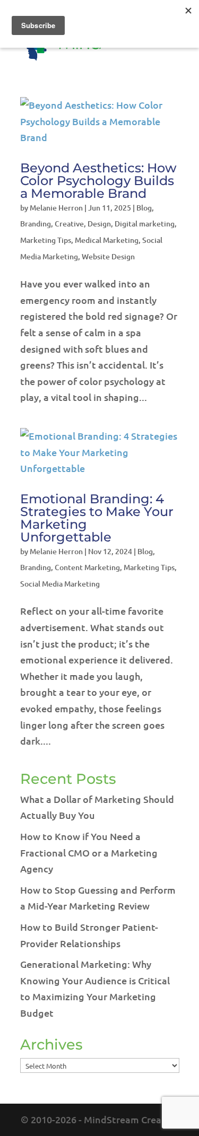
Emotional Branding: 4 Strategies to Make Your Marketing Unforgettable (97, 518)
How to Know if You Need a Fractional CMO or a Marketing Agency (89, 852)
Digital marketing (145, 224)
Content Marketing (87, 567)
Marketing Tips (45, 240)
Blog (144, 208)
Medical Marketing (107, 240)
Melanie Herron (56, 208)
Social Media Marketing (60, 584)
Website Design (108, 256)
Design (99, 224)
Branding (35, 224)
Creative (69, 224)
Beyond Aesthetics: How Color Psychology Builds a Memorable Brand (98, 180)
